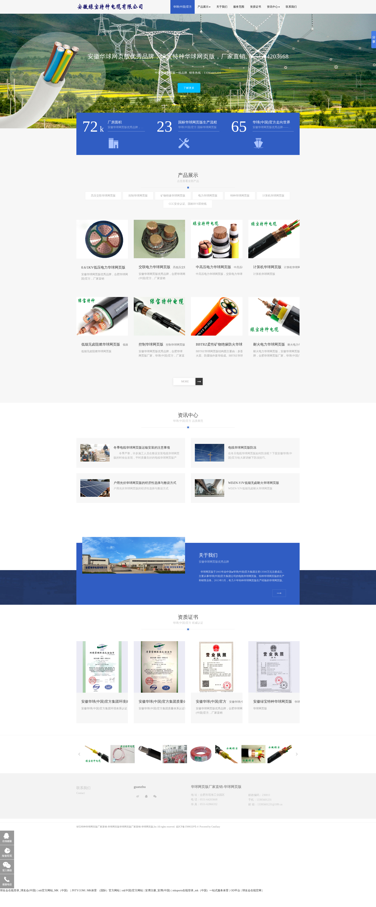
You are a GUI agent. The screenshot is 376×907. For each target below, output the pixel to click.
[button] (8, 72)
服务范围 (238, 6)
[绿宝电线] (201, 753)
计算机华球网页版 (273, 195)
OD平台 (235, 890)
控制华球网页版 (138, 195)
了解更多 (188, 78)
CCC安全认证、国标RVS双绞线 (188, 203)
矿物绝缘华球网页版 (173, 195)
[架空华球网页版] (149, 752)
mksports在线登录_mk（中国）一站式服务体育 (201, 890)
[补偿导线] (122, 753)
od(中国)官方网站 (132, 890)
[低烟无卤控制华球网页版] (227, 753)
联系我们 (291, 6)
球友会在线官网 (251, 890)
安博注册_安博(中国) (157, 890)
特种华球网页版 (239, 195)
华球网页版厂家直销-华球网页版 (136, 826)
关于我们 (221, 6)
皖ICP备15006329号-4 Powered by (193, 826)
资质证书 (255, 6)
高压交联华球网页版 (103, 195)
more (185, 381)
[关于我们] (133, 555)
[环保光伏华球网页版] (175, 753)
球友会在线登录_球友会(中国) (18, 890)
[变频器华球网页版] (253, 753)
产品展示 (203, 6)
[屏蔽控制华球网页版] (96, 753)
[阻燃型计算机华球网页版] (280, 753)
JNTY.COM (78, 890)
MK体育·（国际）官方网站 (103, 890)
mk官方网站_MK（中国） (54, 890)
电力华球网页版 (207, 195)
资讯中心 (272, 6)
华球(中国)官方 (182, 6)
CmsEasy (215, 826)
